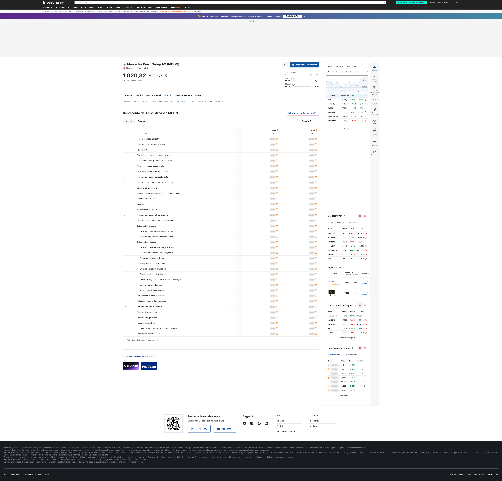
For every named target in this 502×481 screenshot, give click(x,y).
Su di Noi (314, 415)
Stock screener (161, 7)
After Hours (103, 11)
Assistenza (315, 426)
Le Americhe (144, 11)
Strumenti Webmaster (286, 431)
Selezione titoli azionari (62, 11)
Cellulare (280, 421)
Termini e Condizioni (455, 475)
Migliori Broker (335, 267)
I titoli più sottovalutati (338, 348)
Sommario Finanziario (131, 102)
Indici (194, 102)
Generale (127, 95)
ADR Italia (134, 11)
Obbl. (348, 67)
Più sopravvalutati (350, 355)
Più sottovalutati (333, 355)
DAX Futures (332, 104)
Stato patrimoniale (166, 102)
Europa (154, 11)
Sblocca (313, 75)
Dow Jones (331, 112)
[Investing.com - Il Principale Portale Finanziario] (53, 2)
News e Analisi (153, 95)
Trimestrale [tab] (143, 121)
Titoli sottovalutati (195, 11)
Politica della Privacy (476, 475)
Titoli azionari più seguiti (340, 305)
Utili (210, 102)
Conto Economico (149, 102)
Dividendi (202, 102)
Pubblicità (314, 421)
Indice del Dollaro (334, 116)
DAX (329, 100)
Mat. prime (339, 67)
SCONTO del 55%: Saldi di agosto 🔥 (411, 3)
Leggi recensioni (366, 283)
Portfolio (280, 426)
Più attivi (330, 222)
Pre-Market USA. (91, 11)
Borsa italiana (78, 11)
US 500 (330, 108)
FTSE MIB (331, 96)
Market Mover (334, 215)
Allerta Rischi (493, 475)
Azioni (47, 11)
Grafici (139, 95)
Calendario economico (144, 7)
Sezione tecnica (183, 95)
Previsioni (219, 102)
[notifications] (452, 2)
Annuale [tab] (129, 121)
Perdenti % (353, 222)
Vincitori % (341, 222)
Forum (198, 95)
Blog (279, 415)
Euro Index (331, 121)
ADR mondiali (124, 11)
